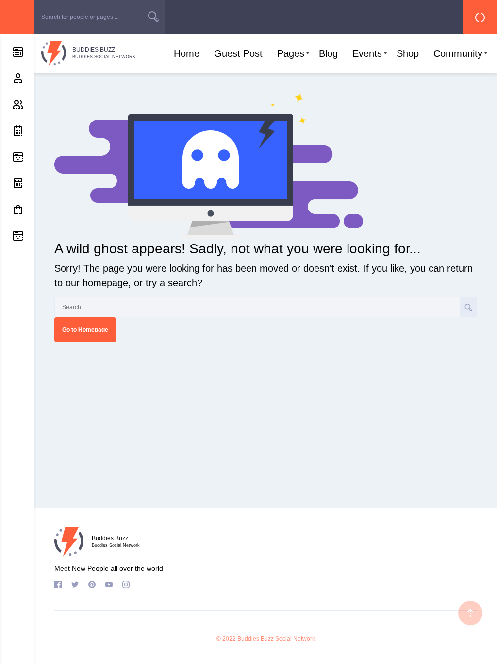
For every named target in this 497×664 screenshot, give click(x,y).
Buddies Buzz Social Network (276, 638)
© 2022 (226, 638)
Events (367, 53)
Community (457, 53)
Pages (290, 53)
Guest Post (238, 53)
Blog (328, 53)
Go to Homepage (85, 329)
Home (186, 53)
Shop (408, 53)
